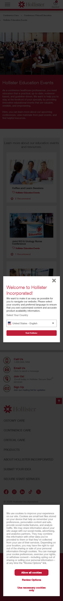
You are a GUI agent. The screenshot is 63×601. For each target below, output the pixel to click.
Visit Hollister (31, 333)
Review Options (31, 579)
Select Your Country (17, 315)
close (54, 280)
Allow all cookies (31, 572)
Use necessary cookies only (31, 589)
